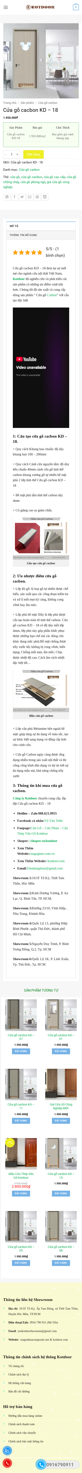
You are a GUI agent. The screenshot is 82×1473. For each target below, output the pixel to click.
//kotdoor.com (55, 861)
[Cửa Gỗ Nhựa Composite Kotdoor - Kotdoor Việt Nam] (41, 7)
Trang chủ (9, 102)
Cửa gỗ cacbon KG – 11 (21, 1106)
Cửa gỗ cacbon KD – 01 (61, 1037)
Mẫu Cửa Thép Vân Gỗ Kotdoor (21, 1175)
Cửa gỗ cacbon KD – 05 (21, 1248)
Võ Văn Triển (53, 821)
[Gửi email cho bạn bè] (29, 197)
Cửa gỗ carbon (47, 102)
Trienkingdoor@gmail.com (45, 868)
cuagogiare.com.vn (42, 853)
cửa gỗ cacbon (31, 177)
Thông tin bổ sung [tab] (23, 235)
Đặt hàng (33, 154)
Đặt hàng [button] (21, 1051)
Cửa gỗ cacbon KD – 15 (61, 1175)
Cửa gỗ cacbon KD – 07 (21, 1037)
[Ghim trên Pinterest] (37, 197)
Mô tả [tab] (14, 226)
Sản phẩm (27, 102)
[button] (5, 7)
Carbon (52, 295)
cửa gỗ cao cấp (54, 177)
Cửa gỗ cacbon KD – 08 (61, 1248)
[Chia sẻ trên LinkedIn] (44, 197)
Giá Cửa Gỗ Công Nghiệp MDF (61, 1106)
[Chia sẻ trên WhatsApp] (7, 197)
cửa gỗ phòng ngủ (32, 182)
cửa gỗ (15, 177)
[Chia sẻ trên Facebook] (14, 197)
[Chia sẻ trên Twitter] (22, 197)
